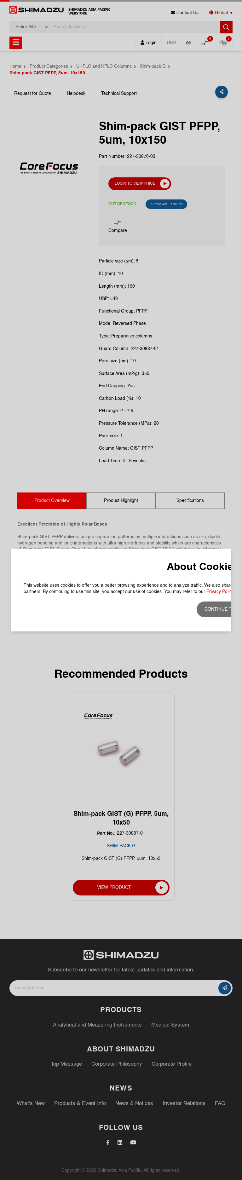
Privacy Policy (220, 592)
